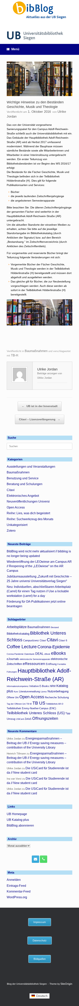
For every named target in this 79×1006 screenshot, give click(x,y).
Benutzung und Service (23, 478)
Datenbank (29, 654)
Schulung (63, 697)
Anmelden (14, 879)
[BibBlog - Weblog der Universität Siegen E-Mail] (35, 859)
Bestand (55, 627)
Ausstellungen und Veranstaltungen (31, 466)
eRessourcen (34, 664)
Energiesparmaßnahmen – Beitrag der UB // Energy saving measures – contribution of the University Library (36, 743)
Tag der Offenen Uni (16, 704)
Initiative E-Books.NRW (42, 686)
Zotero (11, 530)
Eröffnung (51, 664)
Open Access (16, 507)
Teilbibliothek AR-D (54, 704)
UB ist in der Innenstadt (40, 406)
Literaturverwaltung (29, 691)
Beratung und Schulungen (24, 484)
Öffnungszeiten (45, 718)
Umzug (11, 718)
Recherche (51, 697)
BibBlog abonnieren (20, 825)
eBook (47, 654)
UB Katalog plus (18, 819)
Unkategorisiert (17, 524)
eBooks (58, 653)
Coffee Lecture (22, 646)
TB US (38, 703)
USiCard (20, 719)
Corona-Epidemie (53, 646)
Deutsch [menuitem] (42, 996)
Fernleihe (61, 664)
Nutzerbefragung (58, 691)
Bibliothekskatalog (18, 633)
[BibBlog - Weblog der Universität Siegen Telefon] (43, 859)
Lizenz (44, 691)
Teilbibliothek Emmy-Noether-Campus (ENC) (31, 708)
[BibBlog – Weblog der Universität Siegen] (39, 10)
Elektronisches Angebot (23, 495)
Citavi (11, 490)
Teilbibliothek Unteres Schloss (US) (36, 713)
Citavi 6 (63, 640)
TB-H (14, 355)
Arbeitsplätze (17, 627)
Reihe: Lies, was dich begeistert (28, 513)
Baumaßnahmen (36, 351)
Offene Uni (13, 697)
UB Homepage (17, 814)
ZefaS (28, 719)
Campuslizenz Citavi (34, 640)
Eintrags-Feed (16, 885)
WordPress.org (17, 897)
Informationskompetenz (18, 686)
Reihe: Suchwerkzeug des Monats (30, 519)
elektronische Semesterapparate (35, 659)
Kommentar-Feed (18, 891)
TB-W (29, 704)
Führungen (12, 672)
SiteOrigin (66, 983)
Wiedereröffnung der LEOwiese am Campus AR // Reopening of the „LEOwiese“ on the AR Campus (39, 566)
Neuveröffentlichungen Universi (28, 501)
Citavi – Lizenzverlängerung (39, 419)
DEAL (39, 653)
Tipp (67, 713)
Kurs (16, 691)
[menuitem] (39, 996)
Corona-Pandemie (15, 654)
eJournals (13, 659)
